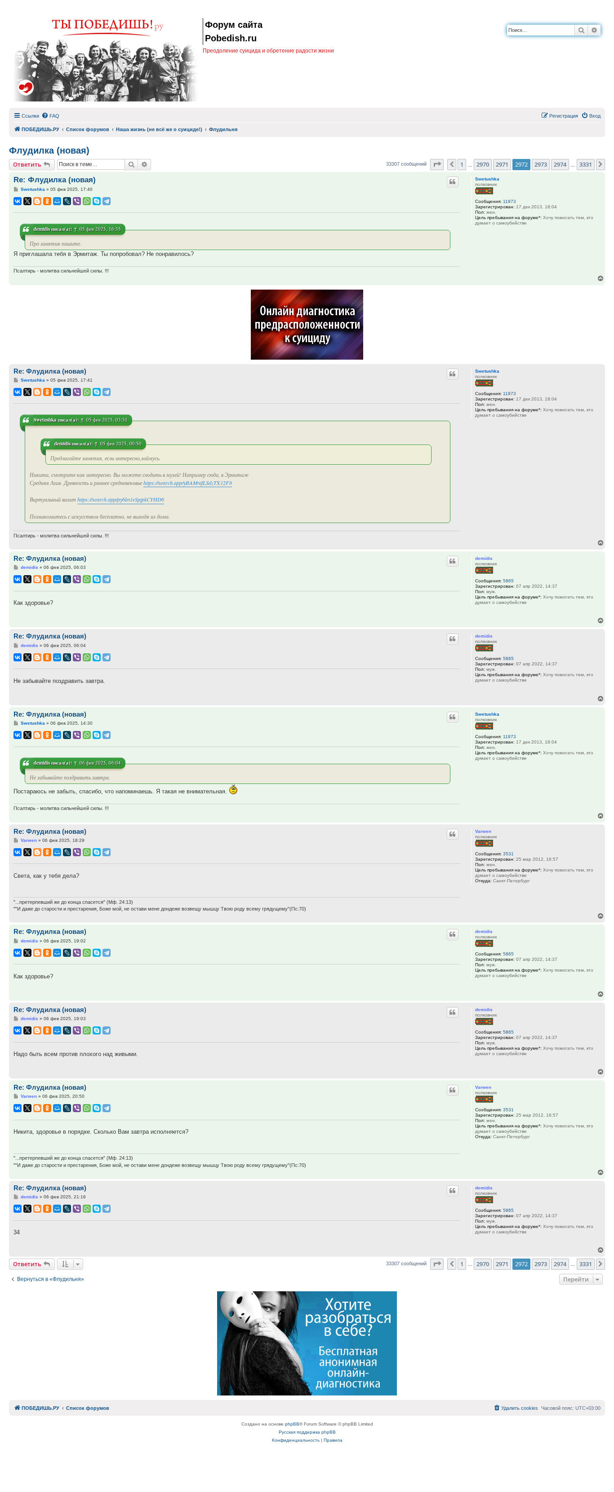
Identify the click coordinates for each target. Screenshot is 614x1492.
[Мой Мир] (57, 201)
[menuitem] (50, 115)
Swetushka (487, 178)
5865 (508, 580)
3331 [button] (585, 164)
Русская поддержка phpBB (307, 1432)
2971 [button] (502, 164)
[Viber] (77, 201)
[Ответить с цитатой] (452, 181)
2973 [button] (540, 164)
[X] (27, 201)
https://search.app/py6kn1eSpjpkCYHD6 (120, 499)
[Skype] (97, 201)
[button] (437, 164)
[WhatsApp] (87, 201)
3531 (508, 853)
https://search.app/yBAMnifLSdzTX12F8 (187, 482)
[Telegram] (106, 201)
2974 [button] (560, 164)
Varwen (483, 831)
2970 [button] (482, 164)
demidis (42, 229)
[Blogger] (37, 201)
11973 (509, 201)
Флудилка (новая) (49, 150)
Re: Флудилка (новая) (54, 180)
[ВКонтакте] (17, 201)
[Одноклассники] (47, 201)
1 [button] (461, 164)
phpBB (292, 1424)
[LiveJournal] (67, 201)
